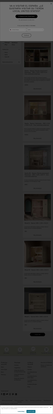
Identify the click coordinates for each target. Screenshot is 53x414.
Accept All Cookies (31, 411)
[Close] (50, 407)
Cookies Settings (21, 411)
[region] (26, 409)
